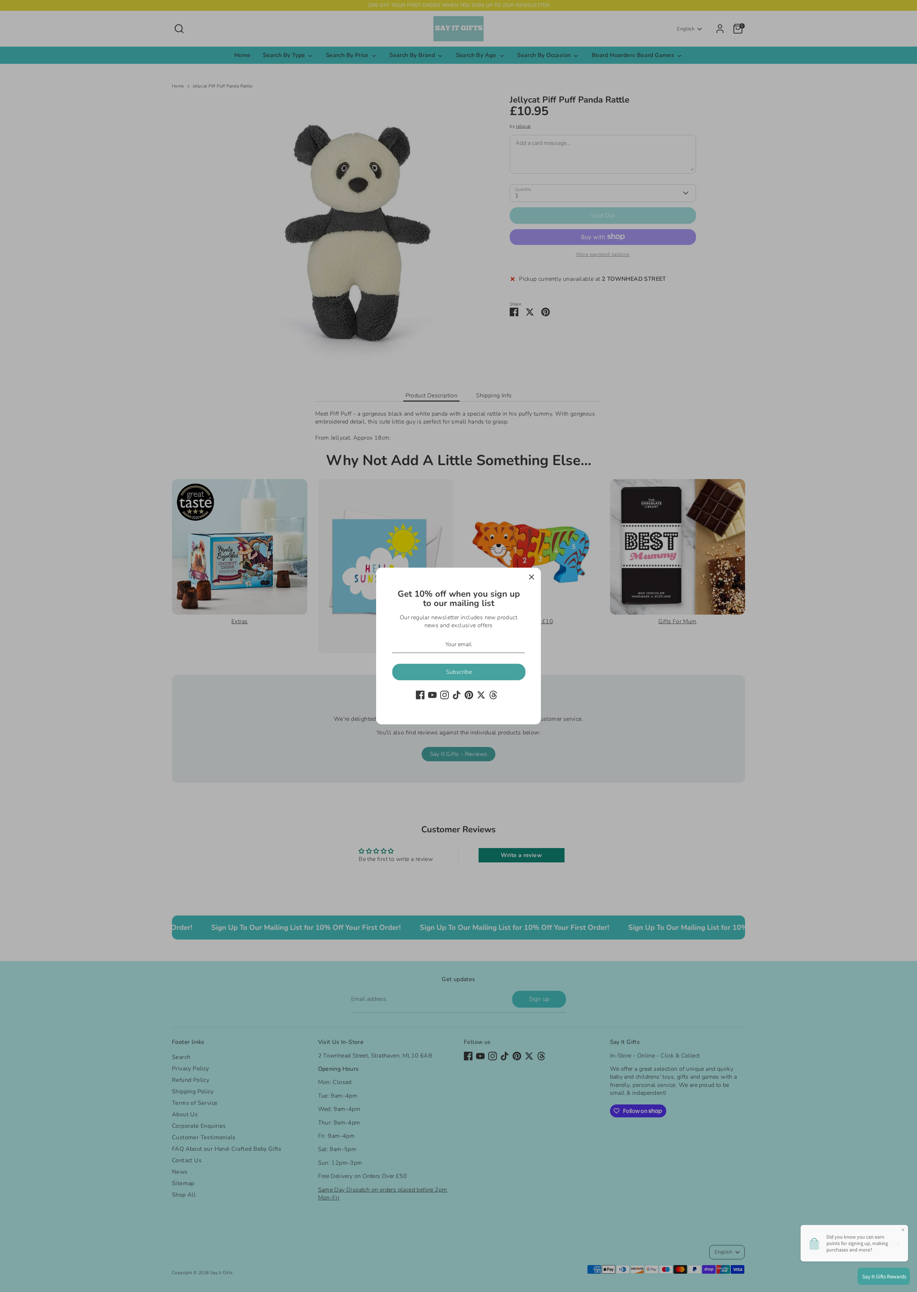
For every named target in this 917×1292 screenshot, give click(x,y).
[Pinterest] (469, 695)
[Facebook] (420, 695)
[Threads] (493, 695)
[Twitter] (481, 695)
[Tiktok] (456, 695)
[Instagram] (444, 695)
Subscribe (459, 672)
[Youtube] (432, 695)
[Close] (531, 577)
